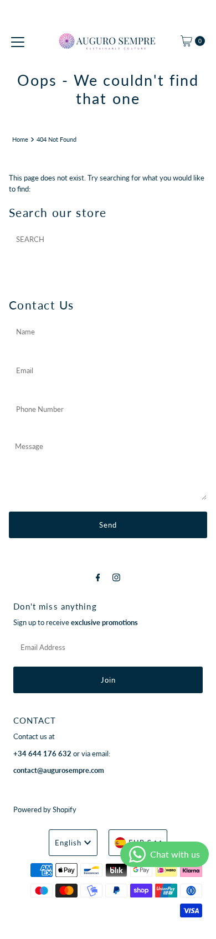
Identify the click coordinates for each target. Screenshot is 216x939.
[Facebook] (98, 576)
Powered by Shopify (44, 809)
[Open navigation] (18, 41)
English (68, 842)
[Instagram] (116, 576)
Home (20, 139)
